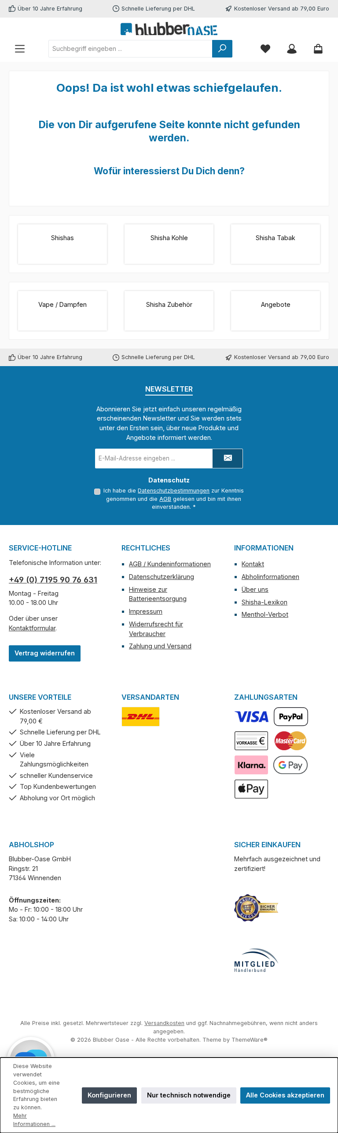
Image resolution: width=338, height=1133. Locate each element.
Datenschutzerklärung (161, 576)
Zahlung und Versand (160, 646)
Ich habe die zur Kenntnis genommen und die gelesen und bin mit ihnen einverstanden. (173, 498)
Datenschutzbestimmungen (173, 490)
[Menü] (20, 49)
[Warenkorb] (318, 49)
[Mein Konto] (292, 49)
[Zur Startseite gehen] (169, 28)
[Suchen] (222, 49)
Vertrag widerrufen (45, 653)
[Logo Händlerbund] (256, 960)
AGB (165, 499)
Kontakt (253, 564)
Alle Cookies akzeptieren (285, 1095)
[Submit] (227, 458)
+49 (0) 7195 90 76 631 (53, 579)
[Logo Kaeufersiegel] (256, 908)
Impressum (145, 611)
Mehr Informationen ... (34, 1119)
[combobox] (130, 49)
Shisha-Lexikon (264, 602)
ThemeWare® (249, 1039)
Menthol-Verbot (265, 614)
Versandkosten (164, 1023)
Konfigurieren (109, 1095)
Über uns (255, 589)
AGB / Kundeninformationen (170, 564)
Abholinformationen (270, 576)
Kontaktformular (32, 628)
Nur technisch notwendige (189, 1095)
